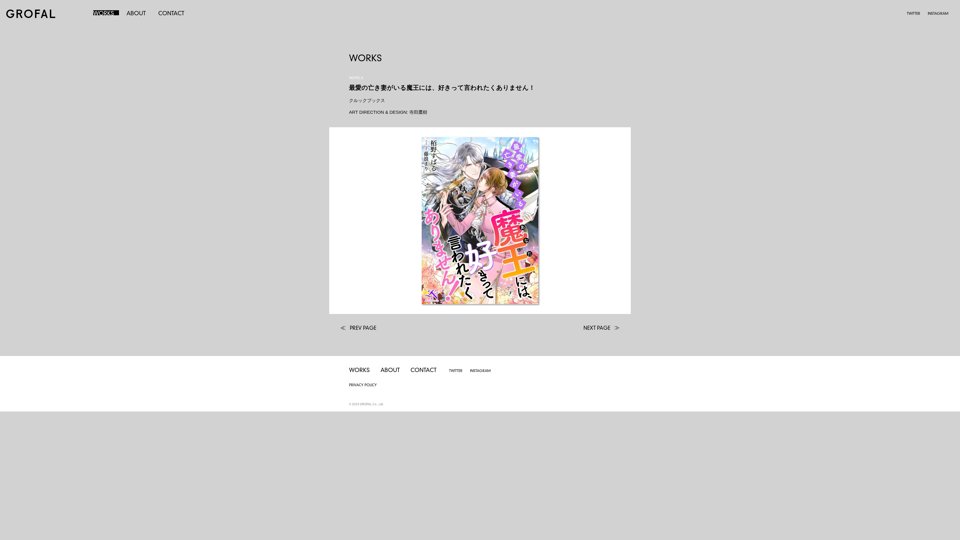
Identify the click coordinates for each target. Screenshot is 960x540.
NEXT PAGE (597, 328)
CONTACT (171, 13)
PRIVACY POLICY (363, 385)
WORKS (103, 13)
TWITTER (913, 14)
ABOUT (136, 13)
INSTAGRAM (938, 14)
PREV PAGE (363, 328)
